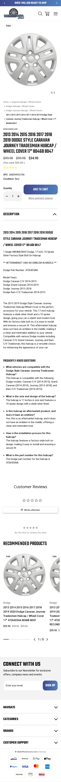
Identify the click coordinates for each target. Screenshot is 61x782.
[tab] (11, 639)
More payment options (41, 198)
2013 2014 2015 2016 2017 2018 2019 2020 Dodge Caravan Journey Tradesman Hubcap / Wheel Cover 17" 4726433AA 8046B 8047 (24, 614)
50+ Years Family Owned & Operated (30, 3)
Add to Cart (24, 592)
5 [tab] (28, 639)
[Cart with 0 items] (47, 13)
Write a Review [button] (32, 509)
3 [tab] (17, 639)
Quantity (7, 188)
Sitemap (42, 752)
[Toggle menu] (55, 13)
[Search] (40, 14)
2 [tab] (11, 639)
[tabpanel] (24, 592)
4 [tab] (22, 639)
